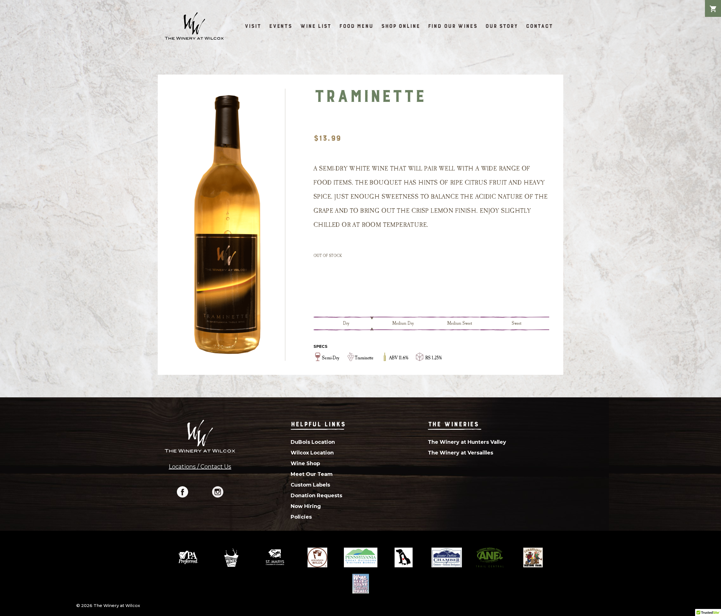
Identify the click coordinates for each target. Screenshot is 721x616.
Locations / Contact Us (200, 466)
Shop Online (400, 26)
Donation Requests (316, 495)
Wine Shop (305, 463)
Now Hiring (306, 506)
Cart (713, 4)
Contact (539, 26)
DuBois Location (313, 442)
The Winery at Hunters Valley (467, 442)
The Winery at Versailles (460, 452)
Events (280, 26)
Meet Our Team (312, 474)
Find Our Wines (452, 26)
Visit (252, 26)
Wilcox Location (312, 452)
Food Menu (356, 26)
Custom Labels (310, 484)
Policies (301, 516)
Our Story (501, 26)
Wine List (315, 26)
